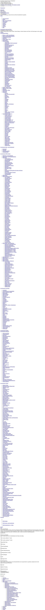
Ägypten (6, 93)
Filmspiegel (7, 171)
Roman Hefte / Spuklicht (9, 143)
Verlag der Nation (6, 512)
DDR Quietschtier (6, 342)
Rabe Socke (7, 78)
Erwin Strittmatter (8, 191)
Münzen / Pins (5, 313)
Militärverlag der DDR (7, 463)
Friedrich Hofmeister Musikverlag (8, 435)
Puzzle (4, 370)
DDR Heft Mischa (8, 167)
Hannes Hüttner (7, 201)
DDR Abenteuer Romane (9, 264)
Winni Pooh (7, 84)
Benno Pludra (7, 183)
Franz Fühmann (7, 192)
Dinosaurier (5, 344)
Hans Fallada (7, 203)
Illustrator (6, 133)
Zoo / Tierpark (7, 86)
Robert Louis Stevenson (9, 142)
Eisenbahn (6, 99)
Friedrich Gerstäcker (8, 275)
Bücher (4, 579)
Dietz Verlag (5, 412)
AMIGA (4, 388)
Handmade (4, 302)
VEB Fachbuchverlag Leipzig (8, 510)
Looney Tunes (5, 359)
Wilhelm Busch (7, 145)
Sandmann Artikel (6, 318)
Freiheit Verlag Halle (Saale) (7, 434)
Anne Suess (7, 42)
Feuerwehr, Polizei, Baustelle (10, 61)
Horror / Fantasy (8, 130)
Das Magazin (7, 161)
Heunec (4, 447)
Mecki (4, 311)
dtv (3, 420)
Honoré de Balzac (8, 276)
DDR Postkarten (5, 294)
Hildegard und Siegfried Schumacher (11, 205)
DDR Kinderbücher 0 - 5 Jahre (10, 250)
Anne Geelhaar (7, 181)
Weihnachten (5, 328)
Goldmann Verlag (6, 440)
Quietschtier (5, 371)
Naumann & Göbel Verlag (7, 467)
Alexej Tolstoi (7, 261)
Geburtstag (4, 299)
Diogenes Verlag (5, 413)
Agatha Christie (7, 114)
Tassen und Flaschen (6, 326)
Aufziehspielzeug (6, 334)
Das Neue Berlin (5, 409)
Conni (6, 52)
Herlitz (4, 446)
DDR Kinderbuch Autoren (7, 176)
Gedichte (6, 100)
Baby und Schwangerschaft (9, 94)
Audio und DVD (6, 578)
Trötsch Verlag (5, 327)
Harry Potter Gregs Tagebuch (10, 64)
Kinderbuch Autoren (8, 67)
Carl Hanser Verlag (6, 404)
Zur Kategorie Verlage (4, 383)
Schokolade (5, 321)
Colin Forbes (7, 123)
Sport (6, 108)
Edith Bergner (7, 186)
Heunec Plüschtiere (6, 353)
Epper (6, 169)
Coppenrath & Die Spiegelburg (8, 407)
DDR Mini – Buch (8, 168)
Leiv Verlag (5, 460)
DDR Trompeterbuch (8, 254)
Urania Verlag (5, 508)
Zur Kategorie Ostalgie (4, 330)
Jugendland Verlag (6, 452)
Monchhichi (5, 361)
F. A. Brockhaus (5, 428)
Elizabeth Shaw (7, 188)
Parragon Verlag (5, 473)
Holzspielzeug (5, 354)
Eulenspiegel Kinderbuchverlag (8, 427)
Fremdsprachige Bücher (7, 37)
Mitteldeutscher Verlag (6, 464)
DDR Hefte (5, 157)
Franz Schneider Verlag (7, 433)
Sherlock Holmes (8, 118)
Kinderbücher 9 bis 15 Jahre (10, 70)
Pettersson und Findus (8, 73)
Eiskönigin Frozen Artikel (9, 58)
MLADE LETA (5, 465)
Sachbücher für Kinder (9, 79)
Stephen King (7, 140)
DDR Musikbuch (8, 601)
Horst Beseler (7, 208)
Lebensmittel (5, 307)
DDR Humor (5, 175)
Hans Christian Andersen (9, 202)
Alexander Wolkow (8, 178)
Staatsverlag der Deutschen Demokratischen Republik (12, 495)
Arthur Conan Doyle (8, 115)
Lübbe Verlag (5, 462)
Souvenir (4, 323)
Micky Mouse (5, 312)
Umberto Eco (7, 141)
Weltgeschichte (7, 112)
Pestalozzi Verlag (6, 474)
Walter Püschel (7, 234)
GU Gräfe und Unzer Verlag (8, 443)
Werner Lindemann (8, 237)
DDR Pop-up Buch (8, 256)
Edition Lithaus (5, 418)
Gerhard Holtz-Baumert (9, 196)
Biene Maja (7, 48)
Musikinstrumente (6, 362)
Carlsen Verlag (5, 405)
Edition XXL (5, 424)
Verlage (4, 609)
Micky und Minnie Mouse (9, 71)
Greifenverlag (5, 442)
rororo (4, 485)
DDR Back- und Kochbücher (8, 155)
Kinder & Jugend (6, 41)
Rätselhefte (4, 317)
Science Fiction (7, 139)
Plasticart (4, 365)
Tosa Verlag (5, 504)
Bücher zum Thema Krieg (9, 122)
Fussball (6, 62)
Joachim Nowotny (8, 211)
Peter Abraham (7, 225)
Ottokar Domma (7, 224)
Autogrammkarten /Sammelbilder (8, 291)
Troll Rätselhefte (8, 174)
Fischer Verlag (5, 432)
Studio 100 (4, 496)
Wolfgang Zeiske (8, 242)
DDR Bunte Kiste (8, 164)
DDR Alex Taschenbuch (9, 245)
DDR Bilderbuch (8, 247)
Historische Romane (8, 129)
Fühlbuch (6, 63)
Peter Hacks (7, 227)
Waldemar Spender (8, 232)
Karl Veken (7, 214)
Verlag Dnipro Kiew (6, 513)
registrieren (4, 13)
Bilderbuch (7, 47)
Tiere (3, 378)
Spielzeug (4, 375)
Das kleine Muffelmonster (9, 54)
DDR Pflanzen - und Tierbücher (10, 602)
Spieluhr (4, 374)
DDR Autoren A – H (8, 265)
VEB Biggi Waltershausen (7, 379)
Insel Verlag (5, 450)
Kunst (6, 102)
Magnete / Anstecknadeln (7, 308)
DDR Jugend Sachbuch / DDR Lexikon (12, 248)
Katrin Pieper (7, 215)
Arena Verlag (5, 390)
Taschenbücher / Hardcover (7, 113)
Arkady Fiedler (7, 262)
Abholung (4, 577)
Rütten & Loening (6, 489)
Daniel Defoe (7, 124)
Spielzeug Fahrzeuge (6, 376)
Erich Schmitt (7, 189)
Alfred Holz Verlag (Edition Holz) (8, 386)
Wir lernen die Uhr (8, 85)
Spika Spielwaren (6, 377)
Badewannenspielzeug (6, 336)
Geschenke (4, 300)
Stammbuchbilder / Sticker (7, 325)
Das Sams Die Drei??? (9, 55)
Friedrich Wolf (7, 194)
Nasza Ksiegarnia (6, 466)
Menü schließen (3, 11)
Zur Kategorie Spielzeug (4, 331)
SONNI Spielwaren (6, 373)
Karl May (6, 134)
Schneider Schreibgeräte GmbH (8, 492)
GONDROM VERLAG (7, 441)
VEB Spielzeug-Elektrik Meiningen (9, 380)
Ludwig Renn (7, 219)
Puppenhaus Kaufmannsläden (8, 369)
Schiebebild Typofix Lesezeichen (8, 319)
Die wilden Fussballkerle (9, 53)
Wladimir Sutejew (8, 239)
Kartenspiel (5, 356)
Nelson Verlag (5, 468)
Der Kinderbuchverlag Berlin (8, 410)
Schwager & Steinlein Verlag (8, 493)
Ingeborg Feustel (8, 209)
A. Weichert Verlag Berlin (7, 395)
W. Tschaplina (7, 241)
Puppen (4, 368)
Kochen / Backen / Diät (7, 87)
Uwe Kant (6, 231)
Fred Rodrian (7, 193)
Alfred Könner (7, 179)
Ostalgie (4, 607)
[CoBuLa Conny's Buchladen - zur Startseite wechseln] (10, 4)
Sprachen (6, 109)
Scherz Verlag (5, 491)
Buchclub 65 (5, 401)
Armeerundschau (8, 158)
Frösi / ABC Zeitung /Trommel (10, 172)
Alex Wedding (7, 177)
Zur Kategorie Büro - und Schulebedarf (7, 147)
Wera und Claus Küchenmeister (10, 235)
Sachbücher (5, 92)
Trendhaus (4, 502)
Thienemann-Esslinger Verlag (8, 499)
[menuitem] (22, 8)
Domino (4, 345)
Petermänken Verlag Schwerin (8, 475)
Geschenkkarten (5, 301)
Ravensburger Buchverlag (7, 482)
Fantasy (6, 60)
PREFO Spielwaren (6, 367)
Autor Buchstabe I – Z (9, 120)
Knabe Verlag (5, 456)
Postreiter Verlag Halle (6, 478)
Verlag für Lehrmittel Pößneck (8, 515)
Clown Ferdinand (6, 340)
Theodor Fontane (8, 284)
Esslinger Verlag (5, 419)
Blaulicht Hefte (7, 160)
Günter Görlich (7, 200)
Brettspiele (4, 339)
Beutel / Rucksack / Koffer (7, 292)
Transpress (4, 501)
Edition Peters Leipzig (6, 423)
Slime (4, 372)
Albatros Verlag (5, 385)
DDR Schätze (5, 581)
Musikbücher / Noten (6, 90)
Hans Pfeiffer (7, 128)
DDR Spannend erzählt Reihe (10, 272)
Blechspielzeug (5, 338)
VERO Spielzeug (6, 381)
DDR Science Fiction (8, 271)
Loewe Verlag (5, 461)
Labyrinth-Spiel (5, 357)
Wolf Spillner (7, 240)
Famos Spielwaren (6, 346)
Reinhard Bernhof (8, 229)
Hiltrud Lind (7, 206)
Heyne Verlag (5, 448)
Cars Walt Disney (8, 51)
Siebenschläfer (7, 80)
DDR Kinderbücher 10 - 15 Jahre (10, 252)
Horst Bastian (7, 207)
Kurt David (7, 217)
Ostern (4, 314)
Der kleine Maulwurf (6, 297)
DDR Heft (7, 166)
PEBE (4, 363)
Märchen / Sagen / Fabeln (7, 88)
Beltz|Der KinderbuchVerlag (8, 396)
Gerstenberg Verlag (6, 438)
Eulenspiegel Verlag (6, 426)
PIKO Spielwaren (6, 364)
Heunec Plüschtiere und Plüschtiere (9, 366)
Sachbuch (6, 107)
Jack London (7, 277)
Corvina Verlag (5, 408)
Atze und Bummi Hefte (9, 159)
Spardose (4, 324)
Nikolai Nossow (7, 222)
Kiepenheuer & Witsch (7, 454)
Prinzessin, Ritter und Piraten (10, 77)
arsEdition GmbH (6, 391)
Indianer (6, 65)
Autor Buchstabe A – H (9, 119)
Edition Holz (5, 422)
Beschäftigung (5, 337)
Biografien (7, 96)
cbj (3, 406)
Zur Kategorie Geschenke (4, 288)
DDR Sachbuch (7, 603)
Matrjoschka (5, 309)
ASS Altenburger (6, 393)
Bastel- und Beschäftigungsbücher (8, 36)
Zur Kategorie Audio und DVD (5, 29)
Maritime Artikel (5, 310)
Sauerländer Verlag (6, 490)
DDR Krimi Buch (8, 269)
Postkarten (4, 316)
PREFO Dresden (6, 479)
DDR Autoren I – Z (8, 266)
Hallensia (6, 101)
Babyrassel (4, 335)
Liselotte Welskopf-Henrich (9, 280)
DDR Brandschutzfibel (9, 163)
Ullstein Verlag (5, 505)
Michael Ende (7, 138)
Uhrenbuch (7, 81)
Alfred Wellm (7, 180)
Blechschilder (5, 293)
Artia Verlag (5, 392)
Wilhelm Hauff (7, 286)
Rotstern (4, 487)
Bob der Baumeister (8, 49)
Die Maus (6, 56)
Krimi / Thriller (7, 136)
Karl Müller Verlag (6, 430)
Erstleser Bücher (8, 59)
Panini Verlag (5, 472)
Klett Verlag (5, 455)
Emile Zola (7, 125)
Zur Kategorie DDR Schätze (5, 153)
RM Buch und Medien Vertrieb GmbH (9, 484)
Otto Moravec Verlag (6, 471)
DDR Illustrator (7, 268)
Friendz (4, 436)
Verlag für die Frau (6, 514)
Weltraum (6, 82)
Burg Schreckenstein (8, 50)
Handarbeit (4, 38)
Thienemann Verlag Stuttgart (8, 500)
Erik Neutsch (7, 274)
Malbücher (4, 89)
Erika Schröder (7, 190)
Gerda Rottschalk (8, 195)
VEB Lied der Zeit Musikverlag (8, 511)
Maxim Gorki (7, 282)
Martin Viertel (7, 221)
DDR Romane (7, 270)
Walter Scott (7, 144)
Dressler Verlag (5, 416)
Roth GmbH (5, 486)
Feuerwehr (4, 347)
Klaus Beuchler (7, 216)
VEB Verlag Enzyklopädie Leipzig (9, 509)
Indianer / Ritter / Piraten (7, 355)
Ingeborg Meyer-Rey (8, 210)
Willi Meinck (7, 238)
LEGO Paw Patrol (8, 72)
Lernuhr (4, 358)
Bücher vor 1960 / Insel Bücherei (8, 35)
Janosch (6, 66)
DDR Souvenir (5, 295)
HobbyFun (4, 449)
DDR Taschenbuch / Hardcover (8, 260)
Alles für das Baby (6, 333)
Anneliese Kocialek (8, 182)
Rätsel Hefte (5, 91)
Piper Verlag (5, 476)
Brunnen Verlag (5, 400)
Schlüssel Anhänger (6, 320)
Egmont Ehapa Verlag (6, 425)
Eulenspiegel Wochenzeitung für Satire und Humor (13, 170)
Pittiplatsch (4, 315)
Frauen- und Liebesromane (9, 127)
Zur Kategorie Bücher (4, 33)
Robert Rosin (7, 230)
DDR (6, 98)
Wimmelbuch (7, 83)
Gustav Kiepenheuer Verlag (7, 444)
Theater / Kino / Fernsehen (9, 111)
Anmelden (7, 12)
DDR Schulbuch (8, 604)
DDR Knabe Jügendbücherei (10, 255)
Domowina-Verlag (6, 414)
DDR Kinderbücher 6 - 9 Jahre (10, 251)
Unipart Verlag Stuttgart (7, 507)
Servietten (4, 322)
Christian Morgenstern (9, 263)
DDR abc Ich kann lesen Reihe (10, 244)
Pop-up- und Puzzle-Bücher (9, 76)
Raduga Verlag (5, 481)
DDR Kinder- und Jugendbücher (8, 243)
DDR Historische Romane (9, 267)
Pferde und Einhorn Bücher (9, 74)
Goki (3, 439)
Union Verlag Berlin (6, 506)
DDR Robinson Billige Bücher (10, 249)
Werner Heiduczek (8, 236)
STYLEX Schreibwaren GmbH (8, 497)
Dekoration (5, 296)
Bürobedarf (5, 149)
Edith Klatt (7, 187)
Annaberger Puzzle (6, 389)
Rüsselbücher (7, 253)
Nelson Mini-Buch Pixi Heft (10, 75)
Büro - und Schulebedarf (7, 580)
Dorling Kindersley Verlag (7, 415)
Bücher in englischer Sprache (10, 121)
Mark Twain (7, 137)
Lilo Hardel (7, 218)
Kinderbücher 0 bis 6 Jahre (9, 68)
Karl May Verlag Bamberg (7, 453)
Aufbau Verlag (5, 394)
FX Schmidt (5, 437)
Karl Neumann (7, 213)
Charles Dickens (8, 117)
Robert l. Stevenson (8, 283)
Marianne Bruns (7, 220)
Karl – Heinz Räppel (8, 212)
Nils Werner (7, 223)
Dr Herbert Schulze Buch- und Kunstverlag (10, 417)
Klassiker (6, 135)
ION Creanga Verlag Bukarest (8, 451)
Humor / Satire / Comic (7, 39)
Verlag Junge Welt (6, 516)
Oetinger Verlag (5, 470)
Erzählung (6, 126)
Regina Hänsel (7, 228)
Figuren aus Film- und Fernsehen (8, 348)
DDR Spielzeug (5, 341)
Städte (6, 110)
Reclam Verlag (5, 483)
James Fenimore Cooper (9, 278)
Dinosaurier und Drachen (9, 57)
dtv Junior (4, 421)
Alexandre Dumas (8, 116)
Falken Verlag (5, 429)
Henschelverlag (5, 445)
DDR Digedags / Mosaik (9, 165)
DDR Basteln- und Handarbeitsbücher (9, 156)
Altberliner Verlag (6, 387)
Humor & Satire (7, 131)
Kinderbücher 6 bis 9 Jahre (9, 69)
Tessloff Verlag (5, 498)
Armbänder (5, 290)
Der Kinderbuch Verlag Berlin (8, 411)
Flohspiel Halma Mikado (7, 349)
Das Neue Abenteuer (8, 162)
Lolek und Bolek (8, 173)
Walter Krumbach (8, 233)
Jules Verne (7, 132)
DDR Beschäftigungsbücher (10, 246)
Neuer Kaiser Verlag (6, 469)
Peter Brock (7, 226)
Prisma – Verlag (5, 480)
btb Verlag (4, 403)
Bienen (6, 95)
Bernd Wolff (7, 184)
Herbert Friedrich (8, 204)
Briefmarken (7, 97)
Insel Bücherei (5, 40)
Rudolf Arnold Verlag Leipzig (8, 488)
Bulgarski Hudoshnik (6, 402)
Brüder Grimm (7, 185)
